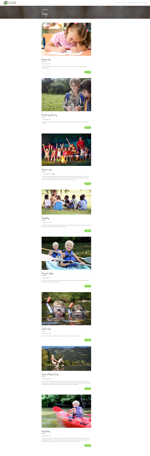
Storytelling (45, 218)
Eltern (139, 2)
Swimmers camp (47, 169)
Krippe (124, 2)
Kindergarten (131, 2)
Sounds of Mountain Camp (50, 374)
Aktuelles (118, 2)
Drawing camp (46, 59)
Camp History (46, 431)
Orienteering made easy (49, 114)
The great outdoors (48, 273)
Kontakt (145, 2)
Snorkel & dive (46, 328)
